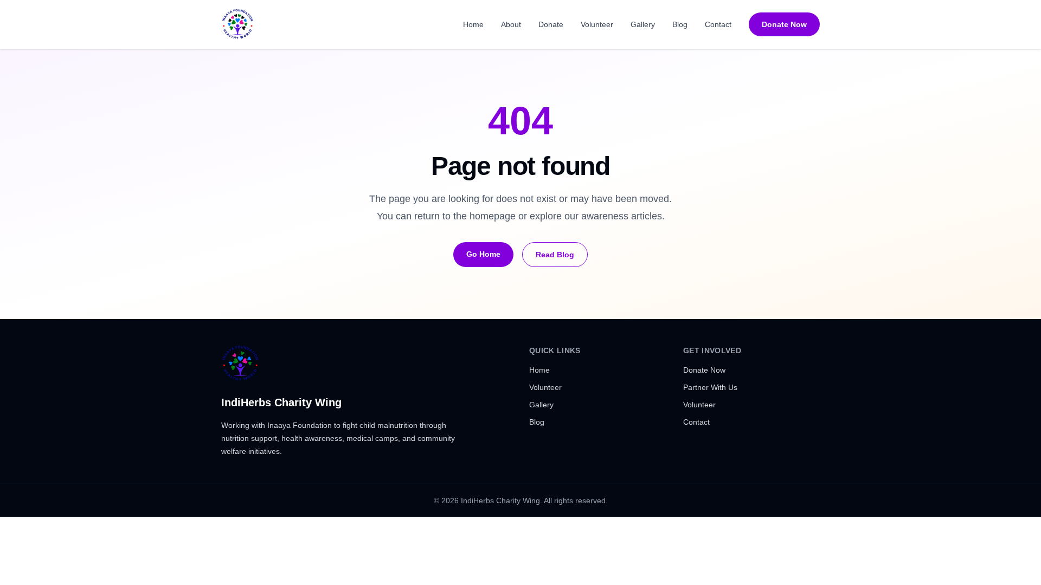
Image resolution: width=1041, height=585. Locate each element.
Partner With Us (710, 387)
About (511, 24)
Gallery (643, 24)
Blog (679, 24)
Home (473, 24)
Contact (718, 24)
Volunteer (597, 24)
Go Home (483, 254)
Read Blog (555, 254)
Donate (550, 24)
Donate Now (784, 24)
